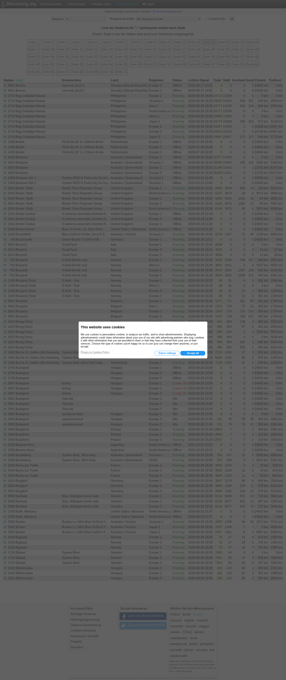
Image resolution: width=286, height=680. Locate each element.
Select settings (167, 353)
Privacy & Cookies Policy (95, 352)
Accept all (193, 353)
